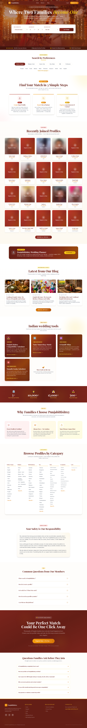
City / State (52, 64)
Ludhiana (41, 509)
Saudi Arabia (31, 491)
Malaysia (30, 485)
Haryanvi (51, 68)
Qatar (30, 489)
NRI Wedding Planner (30, 717)
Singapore (31, 493)
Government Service (65, 481)
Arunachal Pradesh (53, 469)
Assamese (9, 493)
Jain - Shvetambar (22, 484)
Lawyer (62, 475)
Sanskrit (9, 496)
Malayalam (9, 489)
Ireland (30, 478)
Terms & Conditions (50, 707)
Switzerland (31, 496)
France (30, 474)
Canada (30, 472)
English (65, 68)
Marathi (8, 476)
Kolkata (40, 476)
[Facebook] (6, 715)
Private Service (63, 482)
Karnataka (52, 486)
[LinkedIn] (12, 715)
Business (62, 479)
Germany (30, 476)
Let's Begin (66, 29)
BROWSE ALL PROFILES (42, 237)
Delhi (40, 472)
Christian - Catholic (22, 476)
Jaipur (40, 485)
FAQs (47, 711)
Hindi (26, 68)
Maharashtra (52, 492)
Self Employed (63, 484)
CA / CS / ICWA (63, 477)
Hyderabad (41, 478)
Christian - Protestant (20, 479)
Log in (67, 2)
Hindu (19, 467)
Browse (42, 2)
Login (27, 711)
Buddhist (20, 486)
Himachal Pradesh (53, 482)
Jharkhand (52, 484)
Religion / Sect (31, 64)
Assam (51, 471)
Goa (51, 477)
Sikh (19, 469)
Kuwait (30, 483)
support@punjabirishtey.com (71, 709)
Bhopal (40, 498)
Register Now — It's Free (42, 641)
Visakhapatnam (42, 500)
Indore (40, 493)
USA (30, 498)
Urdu (61, 68)
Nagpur (41, 491)
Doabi (30, 68)
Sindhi (56, 68)
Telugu (8, 474)
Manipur (51, 494)
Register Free (74, 2)
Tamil (8, 478)
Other (8, 498)
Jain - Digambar (21, 482)
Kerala (51, 488)
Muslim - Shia (21, 474)
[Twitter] (9, 715)
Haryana (51, 481)
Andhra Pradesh (53, 467)
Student (62, 467)
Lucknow (41, 487)
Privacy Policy (49, 709)
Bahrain (30, 469)
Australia (30, 467)
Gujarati (9, 480)
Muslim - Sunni (21, 472)
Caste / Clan (42, 64)
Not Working (63, 486)
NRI (60, 64)
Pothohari (45, 68)
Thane (40, 496)
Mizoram (51, 498)
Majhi (40, 68)
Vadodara (41, 504)
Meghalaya (52, 496)
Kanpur (40, 489)
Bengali (9, 472)
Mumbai (41, 474)
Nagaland (52, 500)
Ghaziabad (41, 506)
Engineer (62, 469)
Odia (8, 487)
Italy (29, 480)
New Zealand (31, 487)
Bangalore (41, 469)
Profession (68, 64)
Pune (40, 480)
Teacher (62, 473)
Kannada (9, 485)
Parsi (19, 488)
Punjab (51, 504)
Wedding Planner (29, 715)
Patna (40, 502)
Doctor (62, 471)
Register (27, 709)
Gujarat (51, 479)
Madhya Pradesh (53, 490)
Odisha (51, 502)
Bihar (51, 473)
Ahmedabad (42, 483)
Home (37, 2)
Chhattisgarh (52, 475)
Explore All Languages (43, 70)
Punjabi (22, 68)
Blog (48, 2)
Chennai (41, 467)
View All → (9, 500)
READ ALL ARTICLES (43, 309)
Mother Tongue (19, 64)
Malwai (35, 68)
